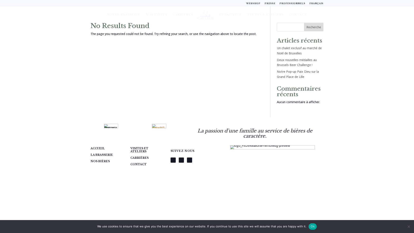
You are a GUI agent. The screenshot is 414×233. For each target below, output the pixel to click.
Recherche (313, 27)
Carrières (183, 14)
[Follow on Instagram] (181, 160)
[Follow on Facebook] (173, 160)
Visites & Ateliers (265, 14)
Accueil (98, 148)
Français (316, 3)
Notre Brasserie (123, 14)
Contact (298, 14)
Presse (270, 3)
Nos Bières (156, 14)
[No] (408, 226)
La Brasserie (102, 154)
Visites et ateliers (139, 150)
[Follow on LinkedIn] (189, 160)
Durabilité (230, 14)
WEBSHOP (253, 3)
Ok (313, 226)
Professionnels (292, 3)
